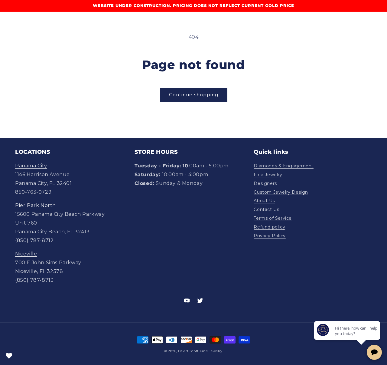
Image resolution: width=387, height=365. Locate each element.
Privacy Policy (269, 235)
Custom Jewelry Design (281, 192)
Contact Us (266, 209)
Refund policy (269, 227)
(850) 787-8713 (34, 280)
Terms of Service (273, 218)
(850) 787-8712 (34, 240)
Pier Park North (35, 205)
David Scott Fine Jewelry (200, 351)
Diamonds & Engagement (284, 166)
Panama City (31, 166)
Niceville (26, 254)
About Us (264, 200)
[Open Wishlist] (9, 356)
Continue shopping (193, 94)
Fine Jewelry (268, 174)
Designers (265, 183)
